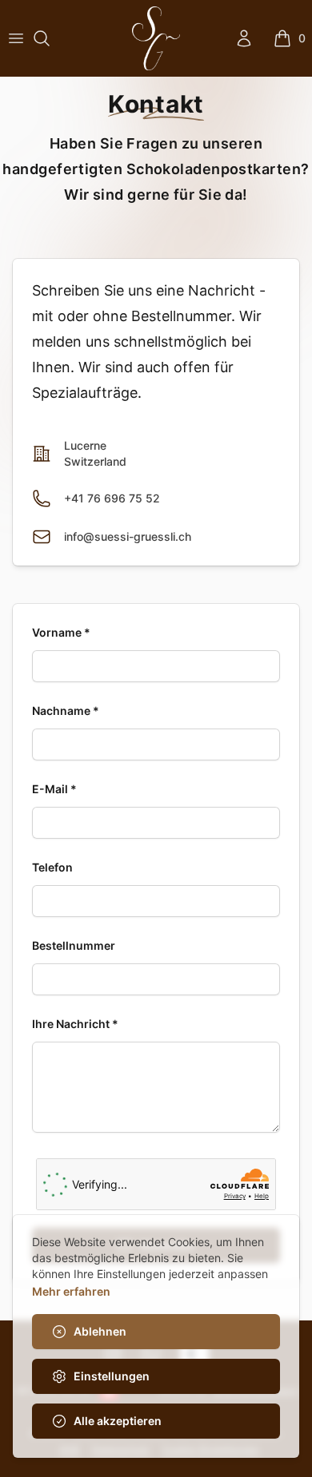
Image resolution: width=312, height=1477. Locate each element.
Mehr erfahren (71, 1291)
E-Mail (54, 789)
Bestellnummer (73, 945)
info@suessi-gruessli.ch (127, 536)
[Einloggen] (244, 38)
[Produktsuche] (42, 38)
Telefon (52, 867)
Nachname (65, 710)
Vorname (61, 632)
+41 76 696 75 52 (112, 498)
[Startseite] (156, 38)
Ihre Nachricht (75, 1023)
